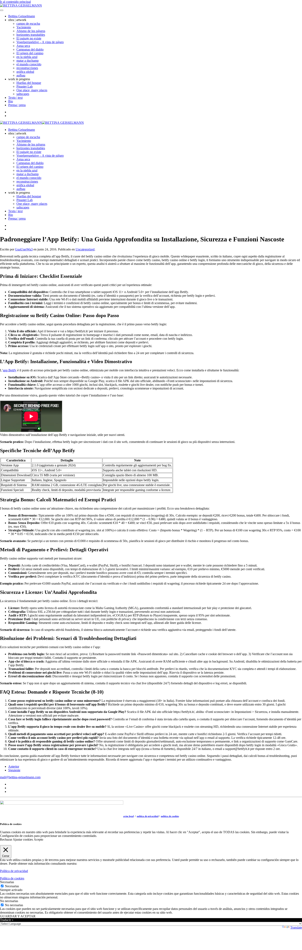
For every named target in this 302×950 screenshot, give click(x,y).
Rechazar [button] (6, 839)
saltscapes (22, 94)
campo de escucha (28, 23)
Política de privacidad (14, 871)
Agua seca (23, 46)
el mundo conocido (28, 64)
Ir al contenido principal (15, 1)
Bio (10, 101)
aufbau (20, 75)
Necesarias (12, 886)
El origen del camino (29, 53)
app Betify (9, 370)
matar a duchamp (27, 60)
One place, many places (31, 90)
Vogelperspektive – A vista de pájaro (40, 42)
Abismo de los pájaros (30, 31)
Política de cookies (12, 878)
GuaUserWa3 (24, 249)
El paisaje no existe (28, 38)
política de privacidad (147, 816)
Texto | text (15, 97)
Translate (296, 927)
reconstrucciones (27, 68)
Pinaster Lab (24, 86)
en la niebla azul (26, 57)
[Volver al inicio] (21, 5)
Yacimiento (23, 27)
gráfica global (25, 71)
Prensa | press (17, 105)
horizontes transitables (30, 34)
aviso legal (128, 816)
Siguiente (14, 770)
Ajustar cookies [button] (23, 839)
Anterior (13, 766)
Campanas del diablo (30, 49)
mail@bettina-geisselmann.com (20, 777)
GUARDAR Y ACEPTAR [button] (18, 916)
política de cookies (170, 816)
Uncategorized (85, 249)
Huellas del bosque (28, 83)
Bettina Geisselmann (21, 16)
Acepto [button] (38, 839)
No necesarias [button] (9, 901)
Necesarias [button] (7, 882)
